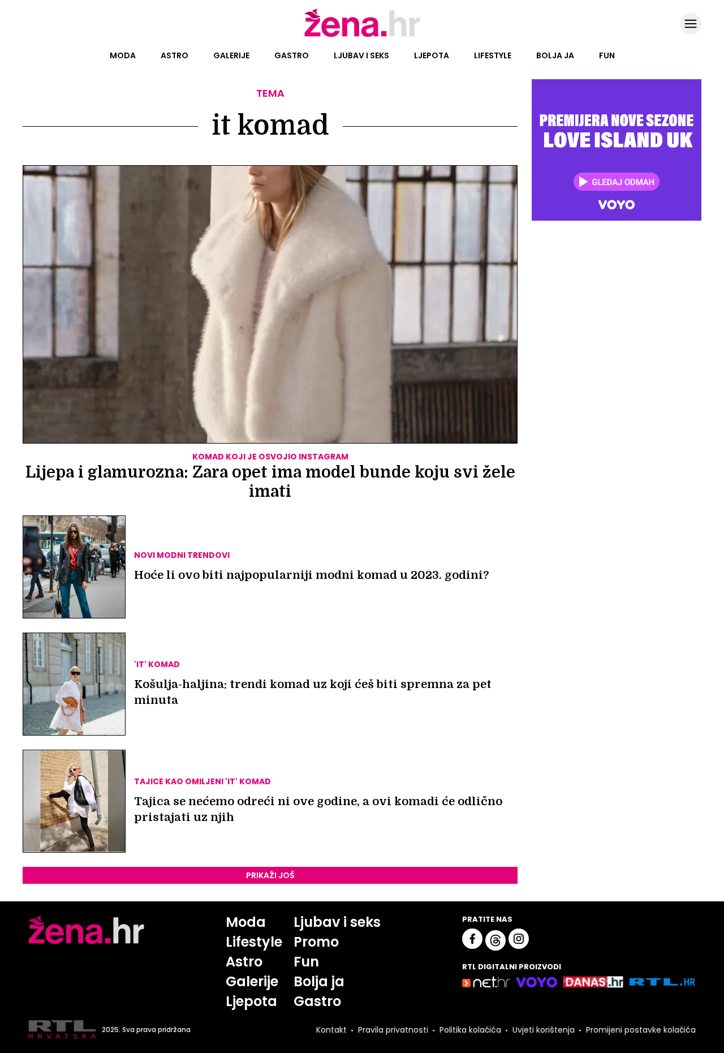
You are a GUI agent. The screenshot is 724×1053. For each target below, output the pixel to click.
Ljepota (431, 55)
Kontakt (331, 1030)
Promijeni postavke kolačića (641, 1030)
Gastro (291, 55)
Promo (316, 941)
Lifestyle (492, 55)
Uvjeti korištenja (543, 1030)
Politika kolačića (470, 1030)
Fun (607, 55)
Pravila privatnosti (393, 1030)
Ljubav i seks (361, 55)
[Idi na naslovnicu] (362, 36)
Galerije (231, 55)
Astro (174, 55)
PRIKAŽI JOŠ (270, 875)
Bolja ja (555, 55)
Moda (123, 55)
